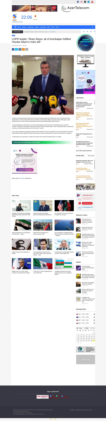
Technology (30, 27)
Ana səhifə (72, 409)
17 (80, 338)
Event (52, 27)
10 (80, 336)
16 (78, 338)
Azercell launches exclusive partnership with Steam (88, 268)
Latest (19, 27)
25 (83, 340)
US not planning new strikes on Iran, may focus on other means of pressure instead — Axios (42, 253)
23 (78, 340)
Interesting (43, 27)
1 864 (25, 45)
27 (88, 340)
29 (94, 340)
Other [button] (57, 27)
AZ (84, 31)
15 (94, 336)
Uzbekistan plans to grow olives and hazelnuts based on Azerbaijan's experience (88, 236)
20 (88, 338)
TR (94, 31)
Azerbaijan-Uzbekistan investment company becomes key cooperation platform (63, 273)
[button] (92, 27)
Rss (83, 409)
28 (91, 340)
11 (83, 336)
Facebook (22, 178)
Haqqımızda (78, 409)
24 (80, 340)
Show (48, 27)
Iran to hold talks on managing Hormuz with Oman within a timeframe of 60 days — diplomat (64, 234)
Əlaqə (86, 409)
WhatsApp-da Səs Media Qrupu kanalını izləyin (27, 142)
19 (86, 338)
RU (87, 31)
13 (88, 336)
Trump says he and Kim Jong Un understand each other (88, 253)
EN (91, 31)
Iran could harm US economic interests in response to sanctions (87, 221)
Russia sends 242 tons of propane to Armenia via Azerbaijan (88, 291)
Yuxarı (90, 409)
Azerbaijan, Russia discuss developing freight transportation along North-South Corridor (21, 215)
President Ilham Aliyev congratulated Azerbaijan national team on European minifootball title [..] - (49, 31)
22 (94, 338)
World (15, 209)
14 (91, 336)
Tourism (24, 27)
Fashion (37, 27)
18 (83, 338)
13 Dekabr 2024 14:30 (17, 45)
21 (91, 338)
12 (86, 336)
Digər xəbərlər (91, 155)
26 (86, 340)
